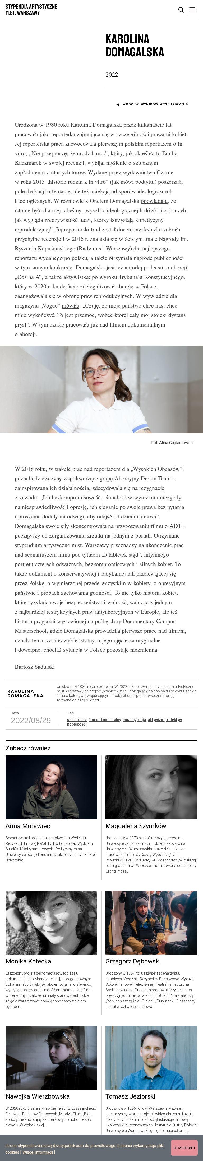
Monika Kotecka (28, 961)
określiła (145, 153)
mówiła (70, 305)
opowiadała (154, 200)
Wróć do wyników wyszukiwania (155, 104)
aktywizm (156, 720)
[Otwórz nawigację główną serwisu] (192, 9)
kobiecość (76, 724)
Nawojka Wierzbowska (38, 1096)
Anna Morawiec (28, 826)
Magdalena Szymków (135, 826)
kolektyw (174, 720)
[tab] (181, 10)
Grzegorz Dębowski (133, 961)
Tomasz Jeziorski (130, 1096)
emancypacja (134, 720)
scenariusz (77, 720)
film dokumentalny (105, 720)
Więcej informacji (37, 1152)
